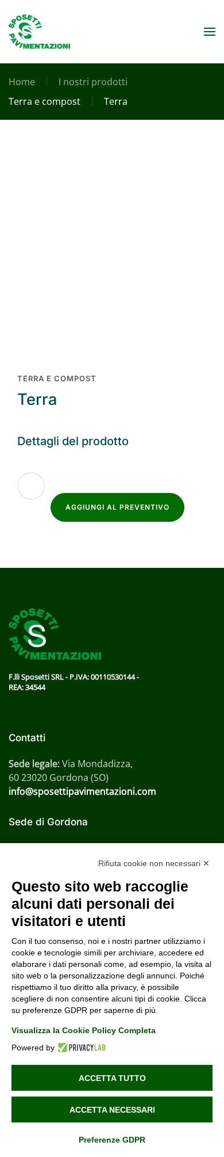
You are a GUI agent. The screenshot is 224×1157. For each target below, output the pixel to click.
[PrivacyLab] (80, 1047)
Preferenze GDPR (112, 1139)
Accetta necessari (112, 1109)
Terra (116, 101)
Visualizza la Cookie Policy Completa (83, 1030)
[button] (209, 31)
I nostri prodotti (93, 81)
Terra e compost (44, 101)
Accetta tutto (112, 1078)
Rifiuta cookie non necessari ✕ (154, 863)
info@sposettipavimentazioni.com (82, 791)
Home (22, 81)
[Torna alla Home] (39, 31)
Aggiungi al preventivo (117, 507)
